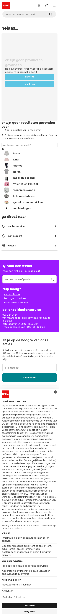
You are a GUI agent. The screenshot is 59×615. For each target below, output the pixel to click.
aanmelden (29, 377)
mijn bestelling (12, 294)
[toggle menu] (54, 5)
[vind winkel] (52, 279)
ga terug (29, 76)
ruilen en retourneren (16, 302)
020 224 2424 (9, 314)
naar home (29, 84)
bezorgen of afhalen (15, 298)
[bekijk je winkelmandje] (47, 5)
